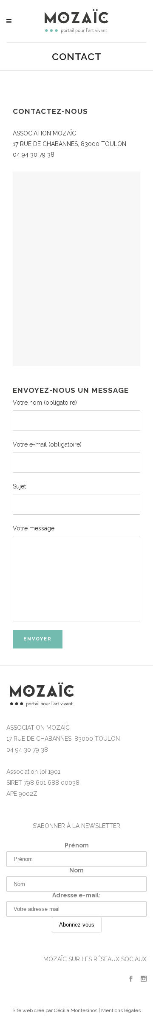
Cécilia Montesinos (75, 1010)
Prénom (77, 845)
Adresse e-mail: (76, 895)
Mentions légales (121, 1010)
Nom (76, 870)
